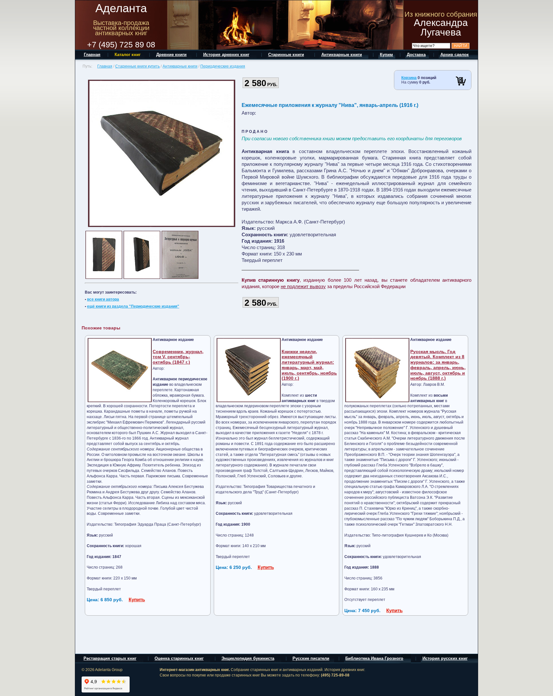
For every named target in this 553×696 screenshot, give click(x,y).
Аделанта (121, 8)
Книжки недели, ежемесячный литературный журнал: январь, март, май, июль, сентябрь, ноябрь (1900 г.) (309, 365)
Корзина (409, 78)
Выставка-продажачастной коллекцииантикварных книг (121, 27)
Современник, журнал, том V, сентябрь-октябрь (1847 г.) (178, 357)
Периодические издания (222, 66)
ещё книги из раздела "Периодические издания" (133, 306)
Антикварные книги (180, 66)
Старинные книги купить (137, 66)
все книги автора (103, 299)
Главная (104, 66)
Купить (137, 599)
